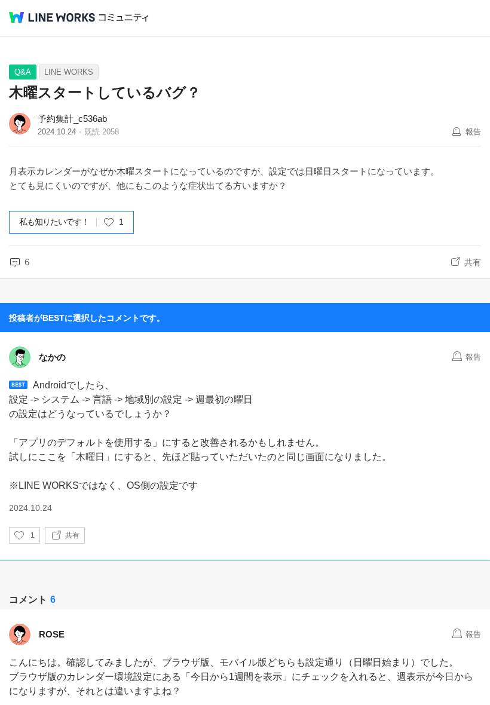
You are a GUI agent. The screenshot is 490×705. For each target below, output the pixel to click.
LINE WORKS (68, 72)
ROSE (52, 634)
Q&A (22, 72)
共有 (472, 262)
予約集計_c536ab (72, 119)
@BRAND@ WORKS (52, 17)
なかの (52, 357)
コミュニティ (124, 17)
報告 (473, 131)
